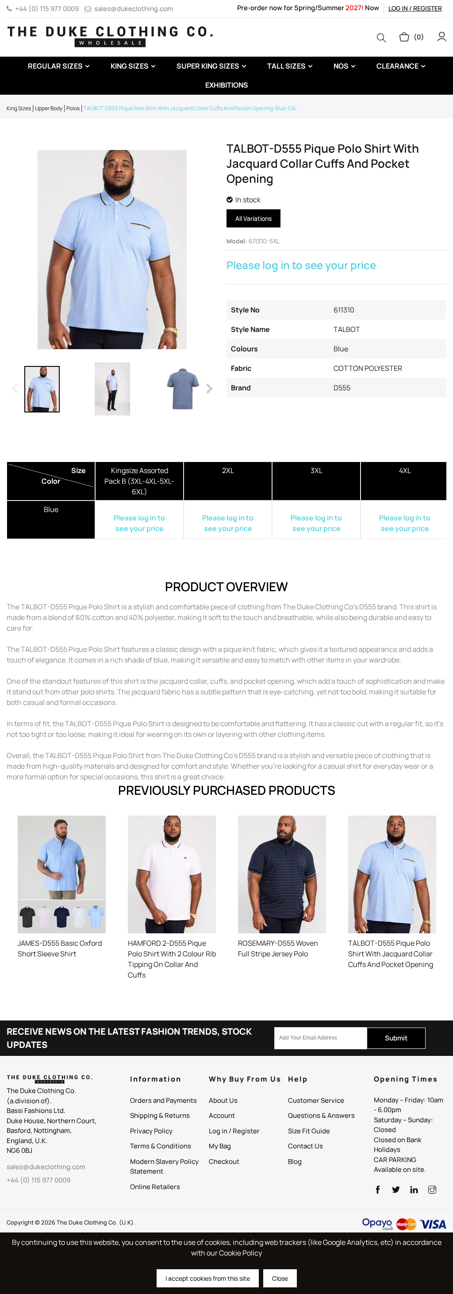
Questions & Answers (321, 1115)
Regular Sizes (55, 66)
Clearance (397, 66)
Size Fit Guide (309, 1131)
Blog (295, 1161)
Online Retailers (155, 1186)
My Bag (220, 1146)
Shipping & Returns (160, 1115)
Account (222, 1115)
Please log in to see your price (301, 265)
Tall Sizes (286, 66)
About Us (223, 1100)
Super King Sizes (208, 66)
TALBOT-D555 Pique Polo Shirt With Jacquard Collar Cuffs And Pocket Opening (390, 953)
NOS (341, 66)
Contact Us (305, 1146)
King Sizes (130, 66)
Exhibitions (226, 85)
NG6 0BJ (19, 1150)
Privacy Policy (151, 1131)
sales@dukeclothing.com (133, 8)
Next (209, 389)
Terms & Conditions (160, 1146)
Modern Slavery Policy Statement (164, 1166)
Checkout (224, 1161)
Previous (15, 389)
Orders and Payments (163, 1100)
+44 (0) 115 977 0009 (47, 8)
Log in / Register (415, 8)
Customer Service (316, 1100)
